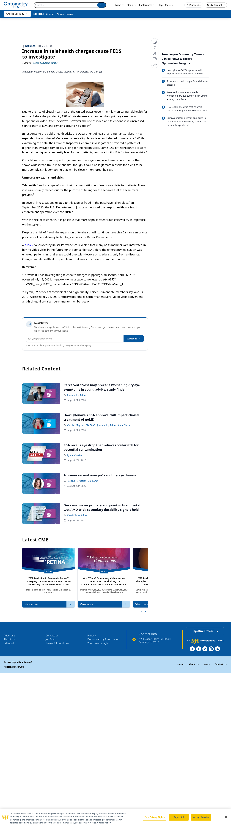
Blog (160, 4)
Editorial (9, 643)
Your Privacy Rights (98, 643)
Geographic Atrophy (55, 14)
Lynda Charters (75, 455)
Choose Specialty (15, 13)
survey (29, 245)
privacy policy (85, 345)
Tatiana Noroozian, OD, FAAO (82, 480)
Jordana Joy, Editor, (107, 425)
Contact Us (52, 635)
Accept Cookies (201, 817)
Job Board (51, 639)
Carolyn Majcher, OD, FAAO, (81, 425)
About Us (9, 639)
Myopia (69, 14)
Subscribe (132, 338)
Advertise (9, 635)
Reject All (179, 817)
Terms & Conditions (57, 643)
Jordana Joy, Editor (76, 395)
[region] (115, 817)
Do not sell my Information (103, 639)
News (118, 4)
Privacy (91, 635)
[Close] (226, 817)
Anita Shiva (124, 425)
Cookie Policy (104, 822)
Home (180, 664)
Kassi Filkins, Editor (77, 515)
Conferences (145, 4)
